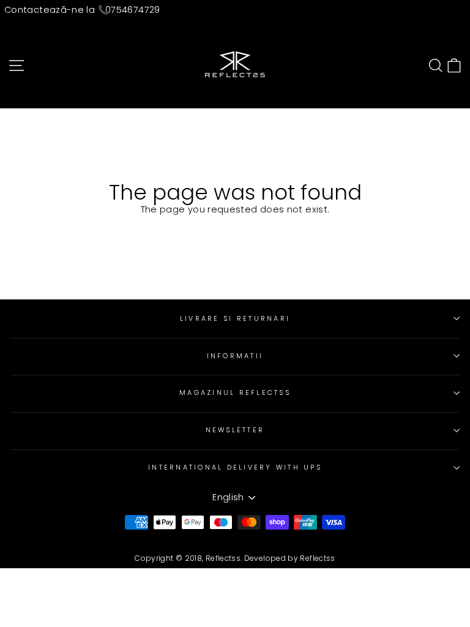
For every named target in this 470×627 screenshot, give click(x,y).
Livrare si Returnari (235, 318)
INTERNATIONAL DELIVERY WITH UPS (235, 467)
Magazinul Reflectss (235, 392)
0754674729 (132, 10)
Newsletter (235, 430)
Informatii (235, 356)
